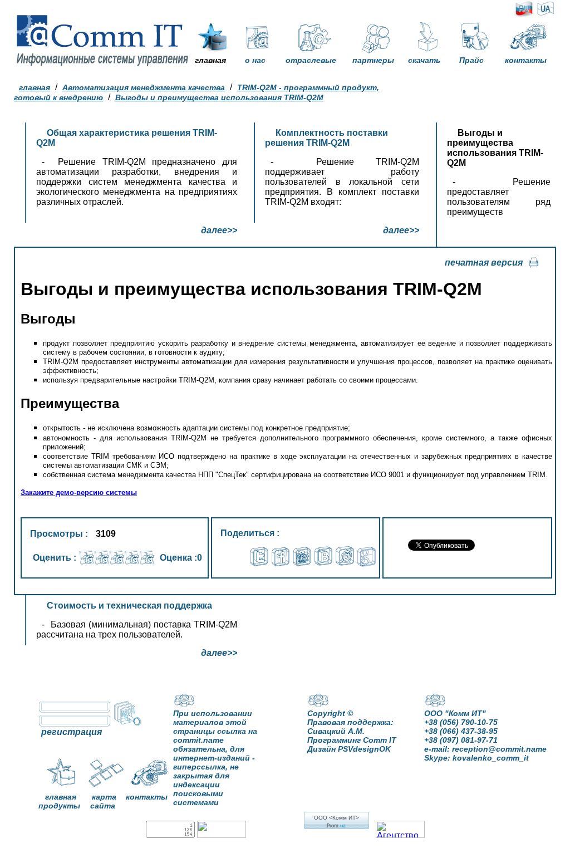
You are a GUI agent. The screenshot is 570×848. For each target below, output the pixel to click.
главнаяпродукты (59, 801)
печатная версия (484, 262)
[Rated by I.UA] (221, 835)
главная (210, 60)
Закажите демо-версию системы (79, 492)
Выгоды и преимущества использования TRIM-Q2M (219, 97)
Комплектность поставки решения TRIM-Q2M (326, 138)
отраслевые (311, 60)
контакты (526, 60)
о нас (255, 60)
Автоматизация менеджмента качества (143, 87)
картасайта (103, 801)
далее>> (219, 230)
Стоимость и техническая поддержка (129, 605)
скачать (424, 60)
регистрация (71, 732)
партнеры (373, 60)
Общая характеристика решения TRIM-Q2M (126, 138)
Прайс (471, 60)
